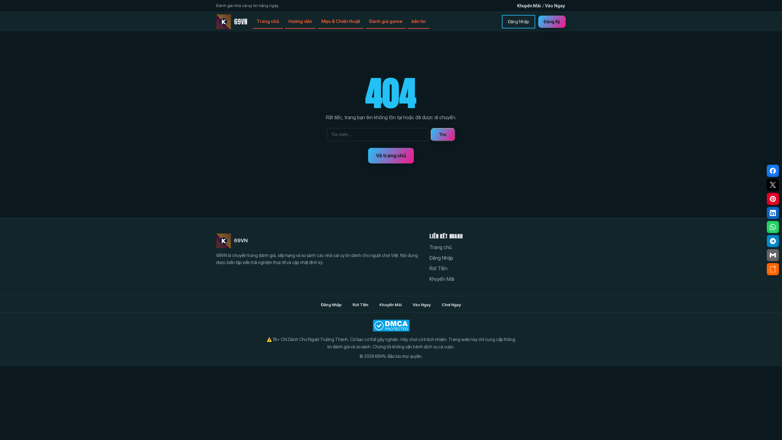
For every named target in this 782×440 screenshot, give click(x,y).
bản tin (418, 21)
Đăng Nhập (518, 21)
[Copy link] (773, 269)
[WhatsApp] (773, 227)
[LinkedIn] (773, 213)
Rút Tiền (438, 268)
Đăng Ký (552, 21)
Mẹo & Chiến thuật (340, 21)
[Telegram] (773, 241)
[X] (773, 185)
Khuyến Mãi (529, 5)
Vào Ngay (555, 5)
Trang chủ (268, 21)
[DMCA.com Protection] (391, 326)
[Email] (773, 255)
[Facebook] (773, 171)
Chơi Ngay (451, 304)
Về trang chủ (391, 155)
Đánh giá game (385, 21)
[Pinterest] (773, 199)
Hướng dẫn (300, 21)
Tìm (443, 134)
